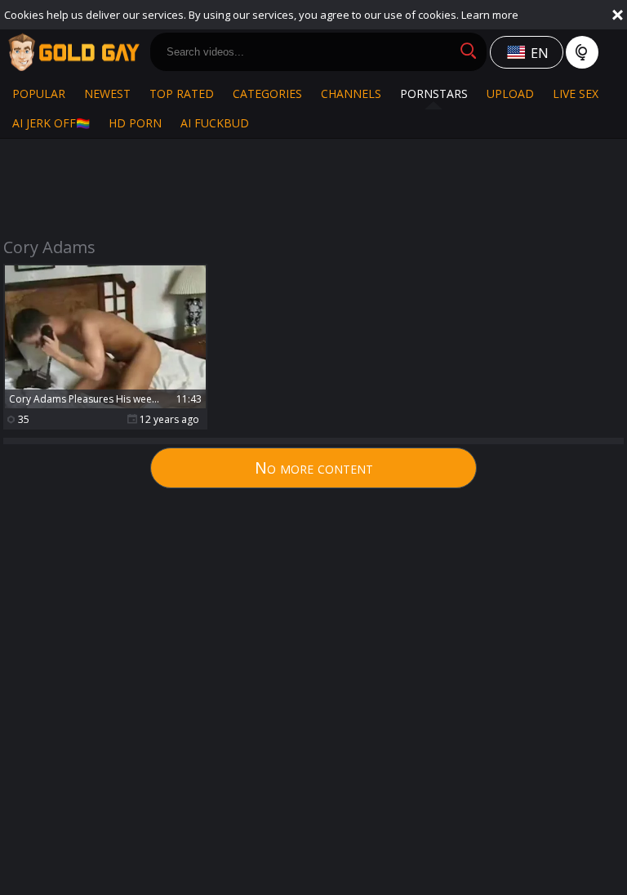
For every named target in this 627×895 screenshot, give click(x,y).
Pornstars (434, 93)
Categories (267, 93)
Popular (38, 93)
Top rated (181, 93)
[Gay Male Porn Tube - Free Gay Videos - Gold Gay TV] (73, 52)
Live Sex (575, 93)
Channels (351, 93)
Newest (107, 93)
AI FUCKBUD (214, 123)
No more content (314, 467)
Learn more (489, 14)
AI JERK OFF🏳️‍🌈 (51, 123)
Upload (510, 93)
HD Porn (135, 123)
